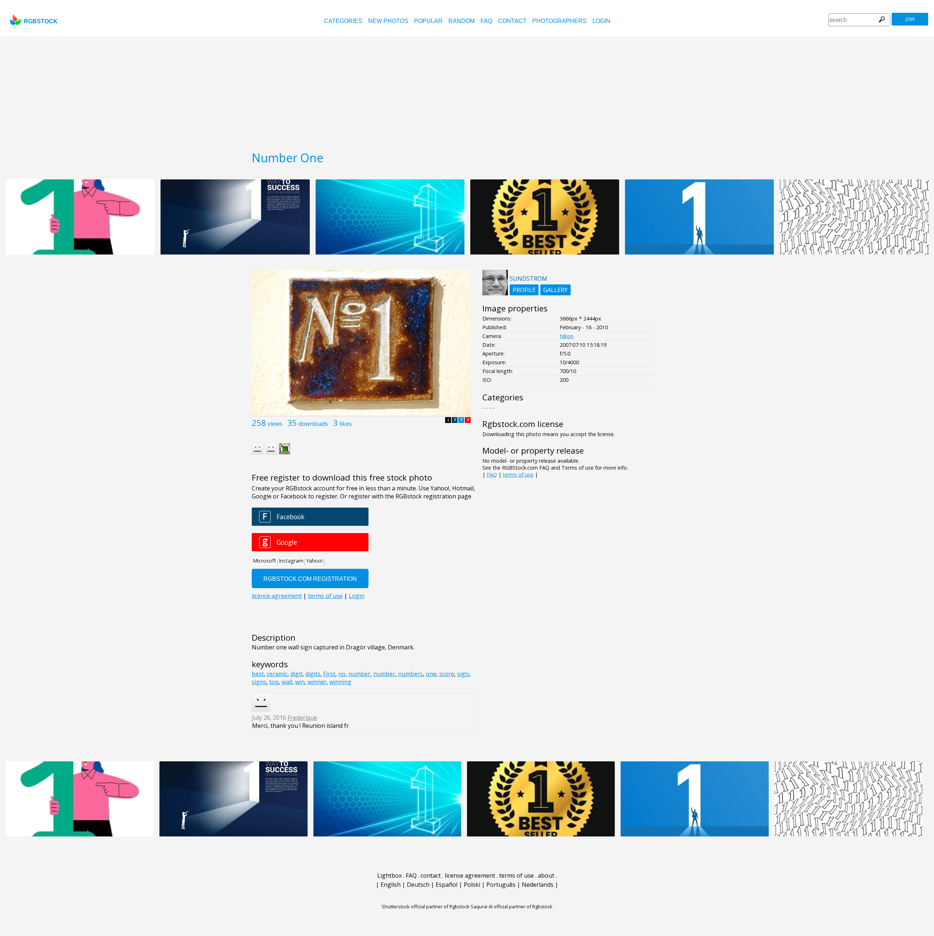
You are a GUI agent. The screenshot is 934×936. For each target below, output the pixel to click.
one (431, 674)
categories (343, 21)
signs (259, 682)
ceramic (277, 674)
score (446, 674)
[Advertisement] (467, 91)
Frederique (302, 718)
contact (512, 21)
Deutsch (418, 885)
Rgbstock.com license (522, 424)
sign (463, 674)
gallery (555, 290)
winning (340, 682)
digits (312, 674)
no (342, 674)
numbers (410, 674)
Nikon (567, 336)
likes (345, 424)
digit (296, 674)
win (300, 682)
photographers (559, 21)
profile (524, 290)
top (274, 682)
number (359, 674)
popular (428, 21)
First (329, 674)
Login (601, 21)
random (461, 21)
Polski (472, 885)
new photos (388, 21)
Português (501, 885)
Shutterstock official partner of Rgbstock (426, 906)
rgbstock (41, 21)
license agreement (470, 875)
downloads (313, 424)
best (258, 674)
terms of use (518, 474)
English (391, 885)
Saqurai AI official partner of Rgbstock (511, 906)
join (910, 19)
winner (317, 682)
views (274, 424)
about (546, 875)
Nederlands (537, 885)
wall (287, 682)
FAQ (486, 21)
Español (447, 885)
